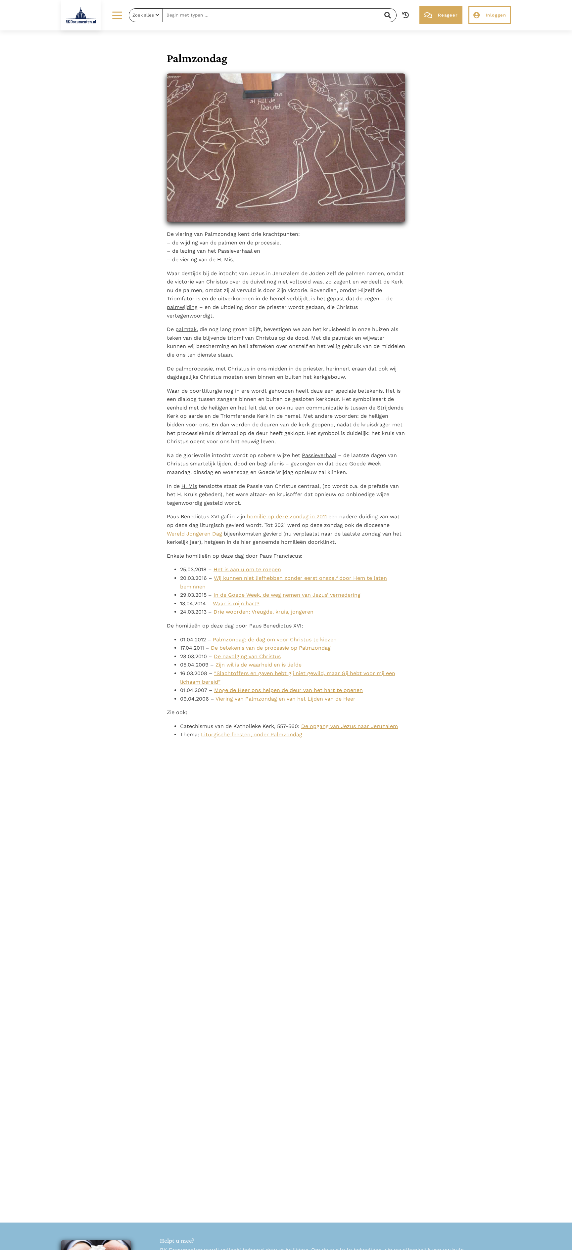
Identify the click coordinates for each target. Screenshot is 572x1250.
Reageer (447, 15)
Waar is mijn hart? (236, 603)
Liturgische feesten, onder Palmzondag (251, 734)
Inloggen (496, 15)
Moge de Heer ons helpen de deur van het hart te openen (288, 690)
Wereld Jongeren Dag (194, 534)
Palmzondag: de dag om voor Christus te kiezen (275, 639)
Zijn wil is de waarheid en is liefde (258, 665)
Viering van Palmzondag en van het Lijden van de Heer (285, 699)
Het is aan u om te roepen (247, 569)
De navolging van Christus (247, 656)
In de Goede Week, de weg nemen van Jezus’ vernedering (287, 595)
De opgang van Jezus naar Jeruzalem (349, 726)
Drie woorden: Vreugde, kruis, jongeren (263, 612)
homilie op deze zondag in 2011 (287, 516)
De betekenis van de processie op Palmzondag (271, 648)
